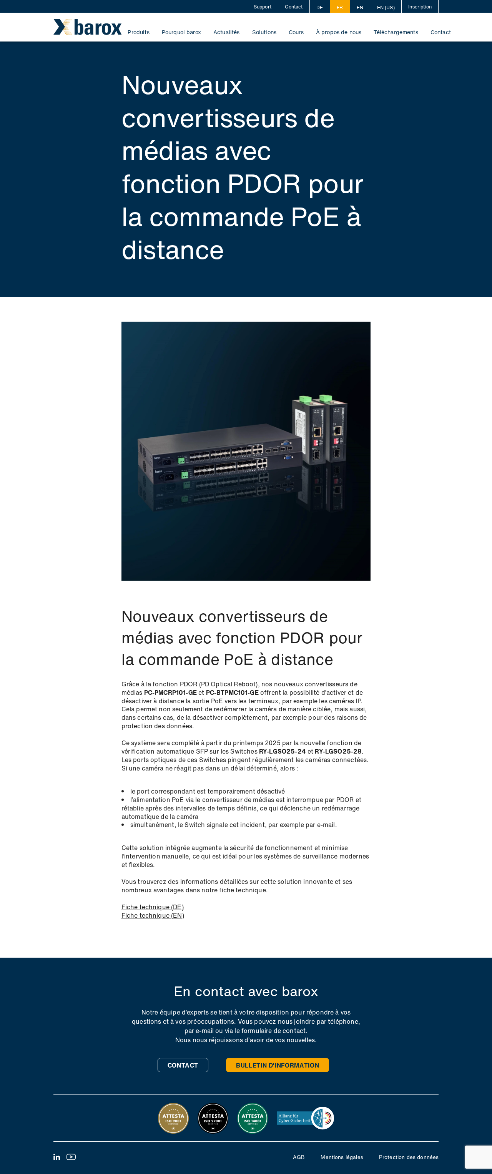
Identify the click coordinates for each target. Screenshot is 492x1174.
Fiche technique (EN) (152, 916)
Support (262, 6)
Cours (296, 32)
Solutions (264, 32)
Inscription (420, 6)
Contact (294, 6)
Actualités (226, 32)
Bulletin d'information (277, 1065)
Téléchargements (396, 32)
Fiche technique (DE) (152, 907)
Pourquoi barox (181, 32)
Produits (138, 32)
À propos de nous (339, 32)
